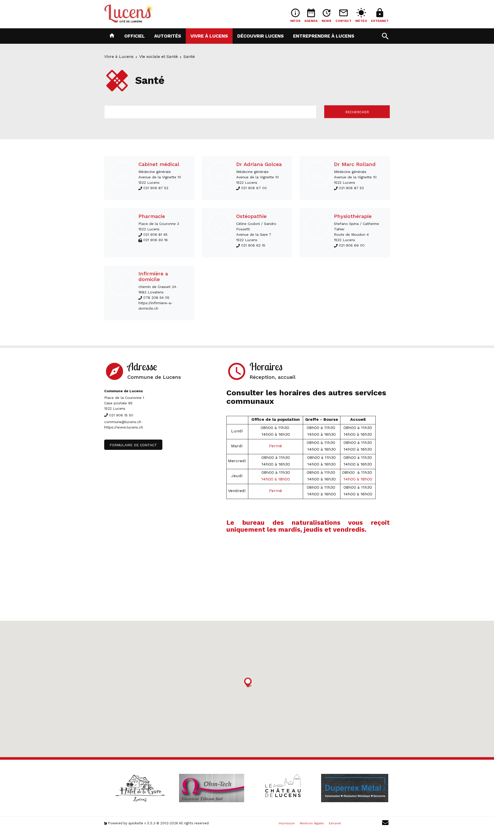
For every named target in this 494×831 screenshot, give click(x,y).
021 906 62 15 (253, 245)
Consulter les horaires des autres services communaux (306, 397)
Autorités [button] (167, 36)
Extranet (335, 823)
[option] (140, 788)
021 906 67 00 (254, 188)
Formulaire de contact (133, 445)
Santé (189, 56)
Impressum (287, 823)
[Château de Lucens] (283, 788)
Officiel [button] (134, 36)
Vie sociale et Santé (158, 56)
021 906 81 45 (155, 234)
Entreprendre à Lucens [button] (323, 36)
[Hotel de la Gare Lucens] (140, 788)
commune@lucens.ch (122, 422)
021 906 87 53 (155, 188)
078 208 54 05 (156, 297)
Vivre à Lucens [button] (209, 36)
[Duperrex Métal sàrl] (354, 788)
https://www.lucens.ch (123, 427)
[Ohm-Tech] (211, 788)
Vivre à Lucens (119, 56)
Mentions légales (312, 823)
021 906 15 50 (121, 415)
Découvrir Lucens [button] (260, 36)
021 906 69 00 (352, 245)
